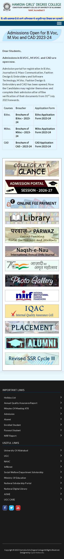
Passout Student (12, 430)
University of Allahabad (16, 450)
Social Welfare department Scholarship (23, 472)
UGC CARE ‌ (10, 499)
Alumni (7, 419)
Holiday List (10, 397)
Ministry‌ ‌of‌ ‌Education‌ (15, 478)
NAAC (7, 461)
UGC (6, 456)
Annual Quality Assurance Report (20, 403)
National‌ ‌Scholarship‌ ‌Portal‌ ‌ (18, 483)
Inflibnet (8, 467)
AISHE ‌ (7, 494)
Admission (9, 414)
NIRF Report (10, 435)
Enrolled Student (12, 425)
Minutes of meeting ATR (16, 408)
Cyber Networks (37, 552)
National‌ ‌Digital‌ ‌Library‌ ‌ (16, 488)
